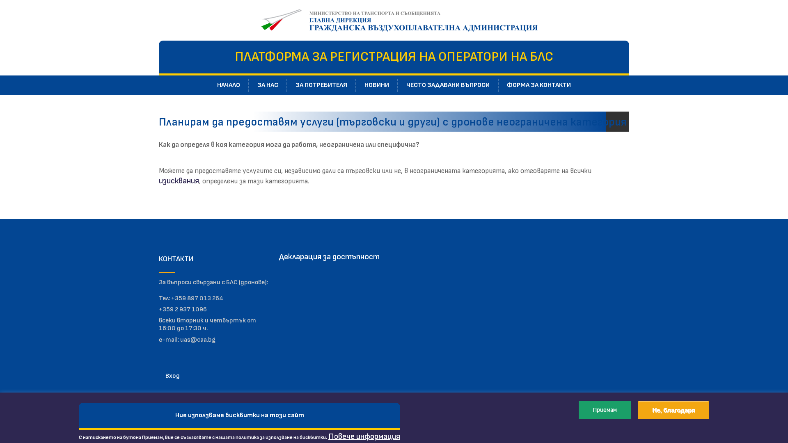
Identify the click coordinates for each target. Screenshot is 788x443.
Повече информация (364, 436)
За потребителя (321, 85)
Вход (172, 376)
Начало (228, 85)
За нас (267, 85)
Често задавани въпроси (448, 85)
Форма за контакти (539, 85)
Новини (376, 85)
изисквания (179, 181)
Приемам (605, 410)
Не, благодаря (673, 409)
